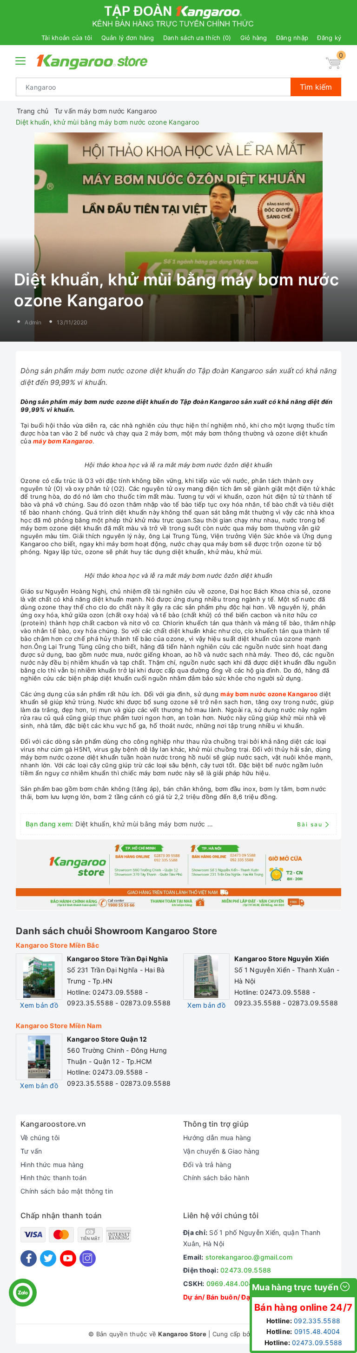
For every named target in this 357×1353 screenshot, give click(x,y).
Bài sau (310, 824)
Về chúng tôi (40, 1138)
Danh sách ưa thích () (197, 37)
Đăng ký (329, 37)
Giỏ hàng (253, 37)
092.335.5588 (317, 1321)
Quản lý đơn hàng (127, 37)
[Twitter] (48, 1258)
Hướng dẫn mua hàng (217, 1138)
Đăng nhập (292, 37)
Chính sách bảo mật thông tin (66, 1191)
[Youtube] (68, 1258)
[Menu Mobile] (21, 59)
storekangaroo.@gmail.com (248, 1257)
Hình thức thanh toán (53, 1177)
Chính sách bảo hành (216, 1177)
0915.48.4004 (317, 1331)
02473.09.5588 (245, 1270)
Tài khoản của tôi (66, 37)
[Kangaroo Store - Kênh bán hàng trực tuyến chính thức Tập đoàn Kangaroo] (92, 62)
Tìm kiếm (316, 87)
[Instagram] (87, 1258)
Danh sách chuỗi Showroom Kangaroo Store (116, 931)
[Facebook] (28, 1258)
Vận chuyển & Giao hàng (221, 1151)
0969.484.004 (229, 1283)
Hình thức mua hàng (52, 1164)
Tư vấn (31, 1151)
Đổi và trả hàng (207, 1164)
